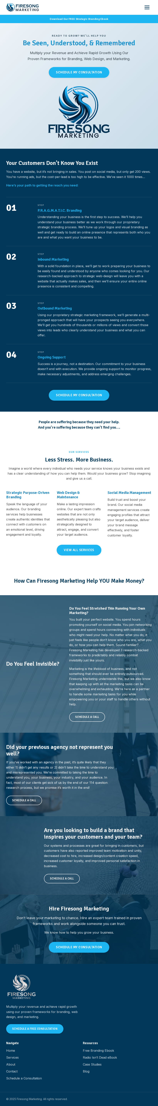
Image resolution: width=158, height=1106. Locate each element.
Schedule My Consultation (79, 72)
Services (12, 1057)
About (10, 1064)
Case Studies (92, 1064)
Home (10, 1050)
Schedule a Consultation (24, 1078)
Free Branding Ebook (98, 1050)
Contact (12, 1071)
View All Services (79, 550)
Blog (86, 1071)
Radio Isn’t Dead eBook (100, 1057)
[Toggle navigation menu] (147, 7)
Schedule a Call (87, 717)
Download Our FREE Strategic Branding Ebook (79, 19)
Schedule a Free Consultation (34, 1028)
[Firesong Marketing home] (22, 7)
